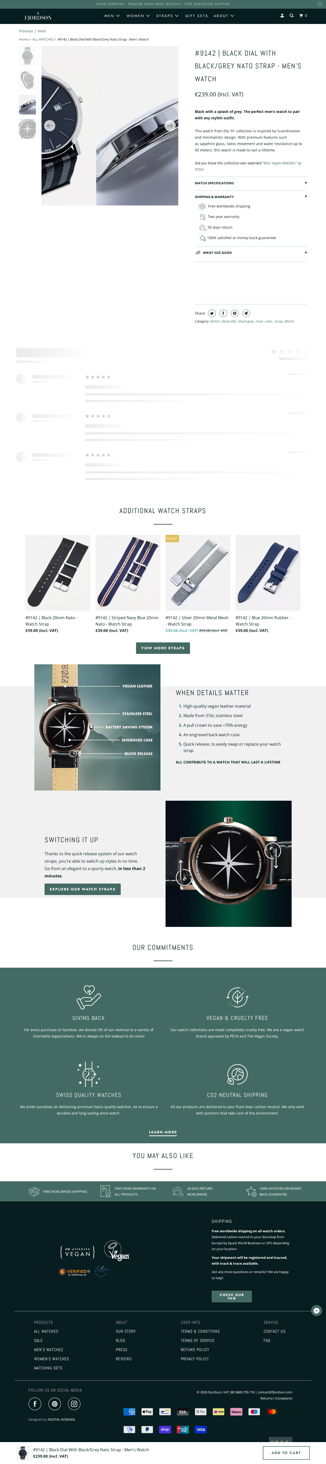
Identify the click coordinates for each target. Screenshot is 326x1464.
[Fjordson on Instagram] (75, 1404)
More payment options (279, 288)
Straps (165, 15)
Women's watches (51, 1359)
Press (121, 1350)
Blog (120, 1341)
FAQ (267, 1341)
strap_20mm (284, 321)
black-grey (246, 321)
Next (42, 31)
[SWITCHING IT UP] (229, 864)
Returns (267, 1398)
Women (136, 15)
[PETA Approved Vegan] (83, 1260)
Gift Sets (196, 15)
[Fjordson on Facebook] (36, 1404)
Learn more (163, 1132)
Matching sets (48, 1368)
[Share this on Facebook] (222, 313)
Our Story (126, 1331)
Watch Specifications (214, 183)
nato (269, 321)
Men (110, 15)
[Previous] (49, 125)
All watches (46, 1331)
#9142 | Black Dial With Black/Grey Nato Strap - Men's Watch (248, 66)
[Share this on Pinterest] (234, 313)
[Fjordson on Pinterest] (55, 1404)
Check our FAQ (232, 1296)
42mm (215, 321)
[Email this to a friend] (245, 313)
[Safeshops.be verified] (89, 1277)
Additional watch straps (162, 510)
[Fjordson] (38, 15)
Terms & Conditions (200, 1331)
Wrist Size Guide (217, 252)
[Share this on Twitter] (211, 313)
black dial (229, 321)
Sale (38, 1341)
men (260, 321)
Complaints (283, 1398)
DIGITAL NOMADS (61, 1419)
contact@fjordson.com (275, 1392)
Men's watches (48, 1350)
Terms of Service (198, 1341)
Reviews (124, 1359)
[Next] (170, 125)
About (222, 15)
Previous (26, 31)
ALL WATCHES (43, 39)
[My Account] (283, 15)
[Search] (292, 15)
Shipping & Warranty (214, 197)
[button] (316, 1311)
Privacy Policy (195, 1359)
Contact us (275, 1331)
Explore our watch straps (83, 889)
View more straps (163, 648)
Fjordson (215, 1392)
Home (23, 39)
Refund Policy (195, 1350)
